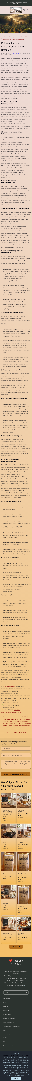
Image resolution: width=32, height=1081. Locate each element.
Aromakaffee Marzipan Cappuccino (8, 934)
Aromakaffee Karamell (21, 811)
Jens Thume (16, 53)
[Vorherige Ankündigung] (3, 3)
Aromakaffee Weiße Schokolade (8, 902)
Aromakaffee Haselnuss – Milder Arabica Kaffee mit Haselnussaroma (7, 812)
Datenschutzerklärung (9, 1018)
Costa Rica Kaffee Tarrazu (22, 874)
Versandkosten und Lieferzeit (11, 1026)
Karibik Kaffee (21, 906)
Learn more (16, 1053)
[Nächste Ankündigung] (29, 3)
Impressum (6, 1010)
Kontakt (5, 1007)
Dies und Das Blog (8, 1034)
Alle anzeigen (16, 946)
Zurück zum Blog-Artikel (17, 732)
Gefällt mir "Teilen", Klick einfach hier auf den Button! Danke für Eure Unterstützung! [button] (15, 38)
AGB (4, 1030)
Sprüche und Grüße (8, 1038)
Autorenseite (6, 1014)
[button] (3, 10)
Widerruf (5, 1042)
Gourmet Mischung (7, 874)
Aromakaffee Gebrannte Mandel (22, 934)
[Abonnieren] (27, 992)
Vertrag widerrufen (8, 1046)
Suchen (5, 1003)
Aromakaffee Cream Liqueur (8, 841)
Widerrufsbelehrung (8, 1022)
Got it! (16, 1078)
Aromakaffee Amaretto (21, 841)
